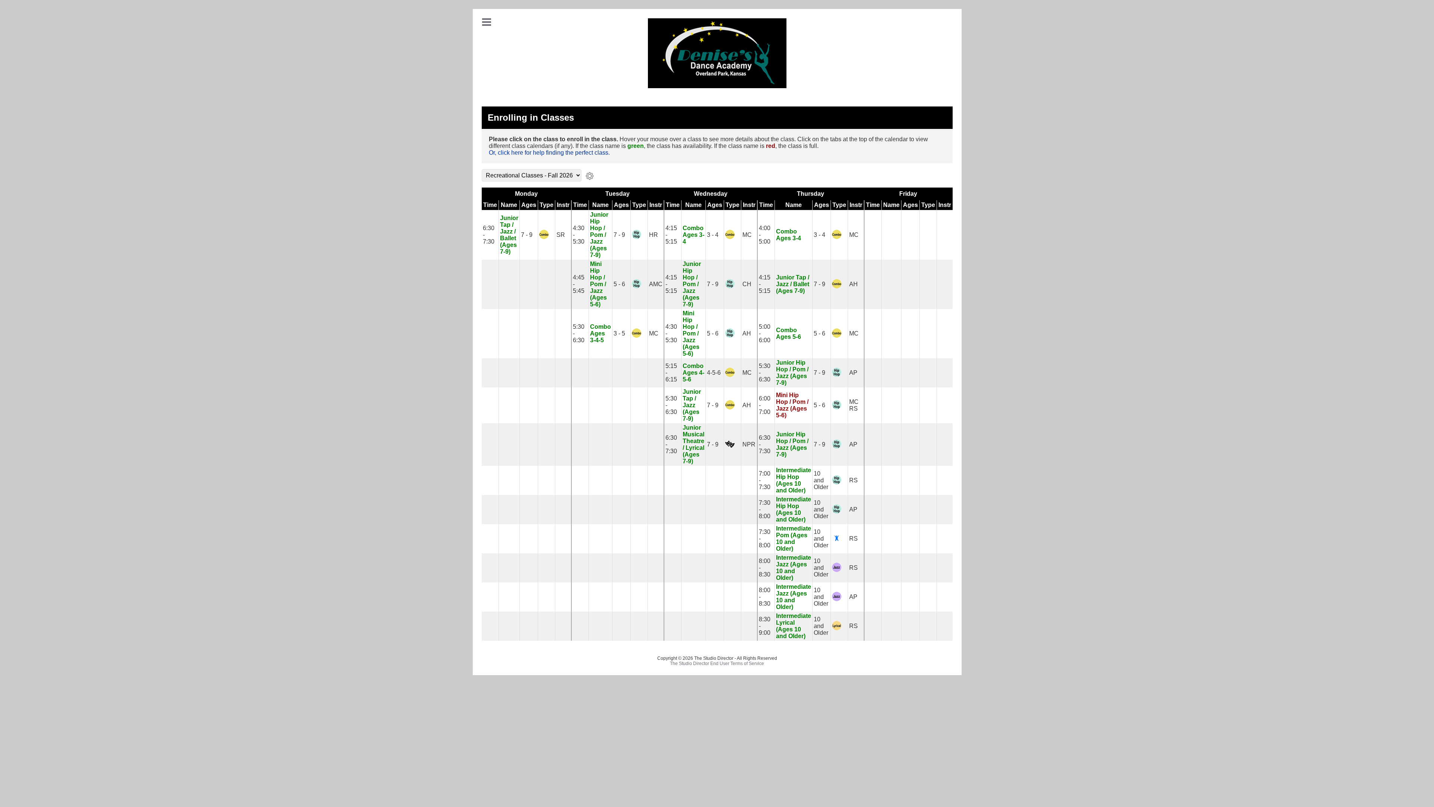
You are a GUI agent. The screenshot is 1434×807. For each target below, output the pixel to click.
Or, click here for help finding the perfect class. (549, 152)
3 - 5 (619, 333)
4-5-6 (714, 373)
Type (546, 205)
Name (509, 205)
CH (746, 284)
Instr (563, 205)
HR (653, 235)
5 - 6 (619, 284)
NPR (748, 444)
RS (853, 480)
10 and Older (821, 480)
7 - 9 (527, 235)
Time (490, 205)
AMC (655, 284)
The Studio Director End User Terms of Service (717, 663)
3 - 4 (712, 235)
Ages (528, 205)
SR (560, 235)
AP (853, 373)
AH (853, 284)
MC (747, 235)
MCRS (854, 405)
